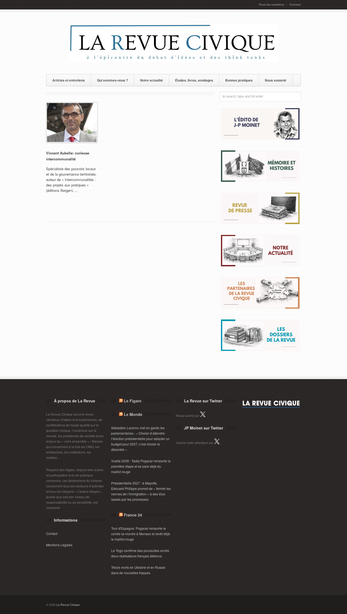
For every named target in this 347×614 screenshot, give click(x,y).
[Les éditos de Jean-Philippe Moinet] (260, 138)
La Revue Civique (68, 604)
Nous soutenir (276, 80)
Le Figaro (133, 400)
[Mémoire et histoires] (260, 180)
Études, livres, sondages (194, 80)
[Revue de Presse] (260, 222)
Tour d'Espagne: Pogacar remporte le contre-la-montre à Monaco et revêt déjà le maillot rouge (140, 533)
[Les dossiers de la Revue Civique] (260, 349)
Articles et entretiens (68, 80)
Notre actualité (151, 80)
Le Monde (133, 414)
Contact (295, 4)
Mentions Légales (59, 544)
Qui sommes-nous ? (112, 80)
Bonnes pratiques (239, 80)
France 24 (133, 515)
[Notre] (260, 265)
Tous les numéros (271, 4)
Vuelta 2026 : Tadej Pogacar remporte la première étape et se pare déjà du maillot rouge (141, 466)
